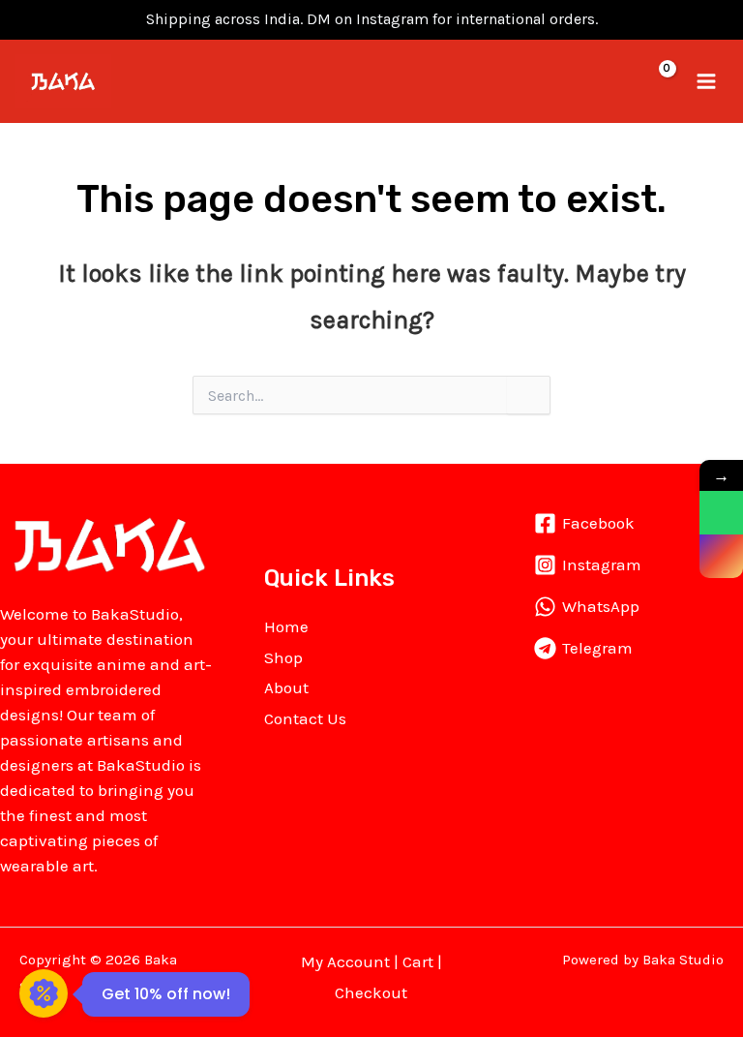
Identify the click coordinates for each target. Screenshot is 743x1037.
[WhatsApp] (721, 512)
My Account (345, 961)
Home (286, 626)
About (286, 687)
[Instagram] (721, 556)
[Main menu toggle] (706, 81)
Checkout (371, 992)
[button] (620, 81)
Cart (417, 961)
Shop (283, 657)
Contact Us (305, 718)
